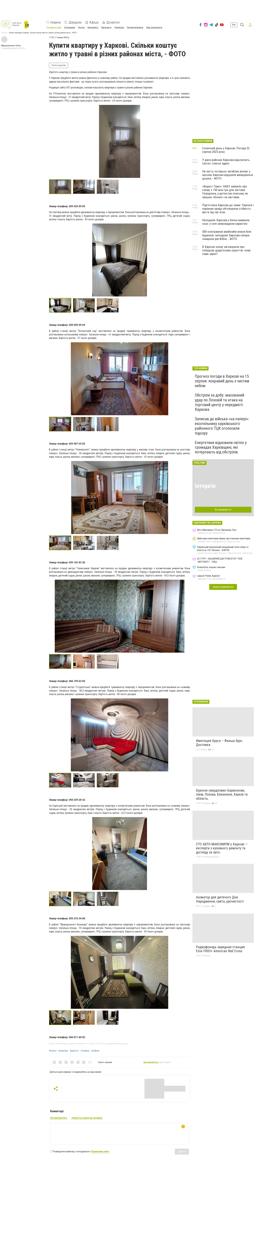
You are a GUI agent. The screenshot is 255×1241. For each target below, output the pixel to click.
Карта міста (106, 27)
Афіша (94, 22)
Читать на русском (59, 65)
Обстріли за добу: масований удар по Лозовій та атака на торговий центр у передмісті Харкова (219, 402)
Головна (4, 33)
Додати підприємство (223, 586)
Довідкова (119, 27)
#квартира (63, 1050)
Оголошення (69, 27)
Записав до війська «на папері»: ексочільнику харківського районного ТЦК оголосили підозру (222, 426)
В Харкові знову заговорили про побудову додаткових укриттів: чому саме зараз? (226, 250)
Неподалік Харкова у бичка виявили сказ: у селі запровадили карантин (225, 221)
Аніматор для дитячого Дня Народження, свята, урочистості (220, 899)
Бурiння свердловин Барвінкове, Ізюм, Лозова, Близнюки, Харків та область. (222, 794)
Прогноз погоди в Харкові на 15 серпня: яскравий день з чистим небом (222, 381)
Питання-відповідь (135, 27)
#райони (95, 1050)
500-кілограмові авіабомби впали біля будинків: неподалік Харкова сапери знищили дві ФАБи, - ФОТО (226, 235)
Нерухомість (93, 27)
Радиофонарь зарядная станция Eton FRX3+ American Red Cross (220, 949)
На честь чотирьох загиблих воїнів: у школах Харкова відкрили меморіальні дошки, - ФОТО (227, 175)
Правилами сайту (100, 1151)
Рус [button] (234, 24)
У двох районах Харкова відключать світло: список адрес (226, 161)
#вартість (74, 1050)
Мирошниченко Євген (11, 45)
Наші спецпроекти (154, 27)
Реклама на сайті (53, 27)
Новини (55, 22)
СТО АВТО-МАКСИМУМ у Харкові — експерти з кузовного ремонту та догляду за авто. (222, 848)
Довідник (75, 22)
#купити (53, 1050)
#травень (85, 1050)
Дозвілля (113, 22)
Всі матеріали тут (223, 509)
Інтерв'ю (205, 485)
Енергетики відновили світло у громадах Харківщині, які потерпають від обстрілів (221, 447)
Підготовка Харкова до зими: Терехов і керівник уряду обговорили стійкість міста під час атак (228, 208)
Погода (81, 27)
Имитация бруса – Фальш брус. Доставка (219, 743)
